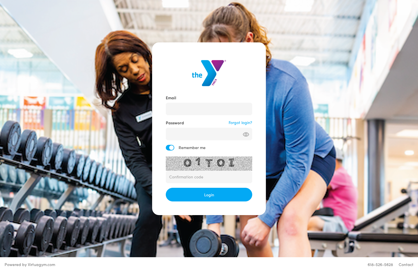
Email (171, 97)
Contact (406, 264)
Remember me (192, 147)
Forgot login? (240, 122)
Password (175, 122)
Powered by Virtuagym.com (30, 264)
